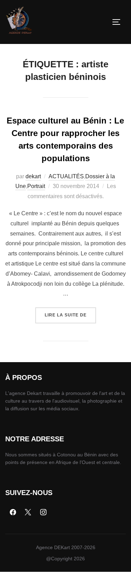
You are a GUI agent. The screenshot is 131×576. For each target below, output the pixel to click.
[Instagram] (43, 512)
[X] (28, 512)
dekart (33, 176)
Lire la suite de (70, 312)
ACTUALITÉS (66, 176)
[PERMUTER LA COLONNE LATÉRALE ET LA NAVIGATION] (119, 22)
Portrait (36, 186)
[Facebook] (13, 512)
